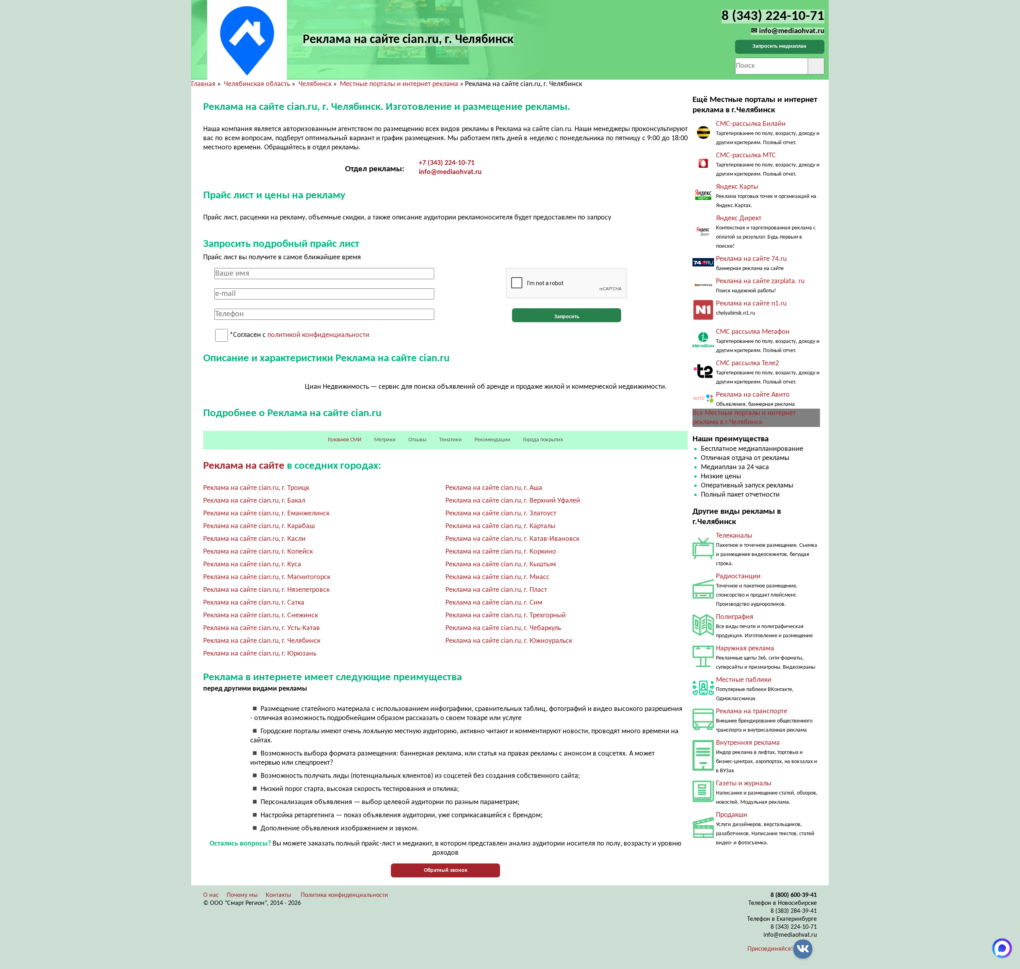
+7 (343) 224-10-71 (447, 163)
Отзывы (417, 440)
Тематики (450, 440)
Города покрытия (543, 440)
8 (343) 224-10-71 (794, 927)
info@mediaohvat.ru (450, 172)
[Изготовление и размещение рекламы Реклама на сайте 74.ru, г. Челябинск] (703, 264)
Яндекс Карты (737, 187)
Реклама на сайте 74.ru (751, 259)
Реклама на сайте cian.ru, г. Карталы (500, 526)
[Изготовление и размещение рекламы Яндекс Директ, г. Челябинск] (703, 240)
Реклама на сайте (243, 466)
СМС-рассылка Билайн (751, 124)
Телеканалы (734, 536)
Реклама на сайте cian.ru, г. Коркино (500, 552)
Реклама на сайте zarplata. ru (760, 281)
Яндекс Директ (738, 218)
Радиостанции (738, 576)
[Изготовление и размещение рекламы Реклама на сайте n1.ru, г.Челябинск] (703, 319)
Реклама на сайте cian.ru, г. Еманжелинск (266, 513)
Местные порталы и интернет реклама (399, 84)
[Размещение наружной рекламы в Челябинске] (703, 665)
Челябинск (315, 84)
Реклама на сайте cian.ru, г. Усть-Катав (261, 628)
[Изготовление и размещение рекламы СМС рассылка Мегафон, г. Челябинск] (703, 345)
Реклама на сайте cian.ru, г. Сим (493, 603)
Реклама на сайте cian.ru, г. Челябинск (261, 641)
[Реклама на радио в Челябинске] (703, 597)
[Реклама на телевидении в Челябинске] (703, 557)
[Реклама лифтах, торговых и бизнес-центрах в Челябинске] (703, 769)
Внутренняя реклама (748, 743)
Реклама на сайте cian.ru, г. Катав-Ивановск (512, 539)
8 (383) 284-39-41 (794, 911)
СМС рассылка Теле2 (747, 363)
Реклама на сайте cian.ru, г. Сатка (253, 603)
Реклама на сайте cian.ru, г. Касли (254, 539)
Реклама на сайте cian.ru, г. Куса (252, 564)
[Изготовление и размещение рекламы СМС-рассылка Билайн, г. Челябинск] (703, 138)
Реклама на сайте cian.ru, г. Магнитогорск (266, 577)
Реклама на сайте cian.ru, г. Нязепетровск (266, 590)
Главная (203, 84)
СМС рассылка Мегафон (753, 332)
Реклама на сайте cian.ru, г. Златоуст (500, 513)
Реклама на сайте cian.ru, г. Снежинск (260, 615)
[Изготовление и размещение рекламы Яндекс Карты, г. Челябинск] (703, 200)
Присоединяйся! (770, 949)
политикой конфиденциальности (318, 335)
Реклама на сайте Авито (753, 395)
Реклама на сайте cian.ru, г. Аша (493, 488)
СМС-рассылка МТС (746, 155)
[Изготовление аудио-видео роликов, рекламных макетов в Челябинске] (703, 836)
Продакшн (731, 815)
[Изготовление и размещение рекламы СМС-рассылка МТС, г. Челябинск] (703, 168)
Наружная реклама (745, 648)
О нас (211, 895)
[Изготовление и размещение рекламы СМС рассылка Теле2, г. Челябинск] (703, 380)
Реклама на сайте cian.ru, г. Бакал (254, 501)
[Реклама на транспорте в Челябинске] (703, 728)
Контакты (278, 895)
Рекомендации (492, 440)
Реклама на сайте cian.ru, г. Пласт (496, 590)
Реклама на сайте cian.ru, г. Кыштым (500, 564)
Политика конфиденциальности (344, 895)
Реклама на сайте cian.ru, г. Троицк (256, 488)
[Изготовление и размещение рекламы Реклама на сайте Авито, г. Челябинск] (703, 402)
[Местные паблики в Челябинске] (703, 697)
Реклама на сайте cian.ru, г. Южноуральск (508, 641)
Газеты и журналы (743, 783)
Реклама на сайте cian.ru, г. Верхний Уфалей (512, 501)
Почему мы (242, 895)
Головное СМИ (344, 440)
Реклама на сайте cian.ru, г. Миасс (497, 577)
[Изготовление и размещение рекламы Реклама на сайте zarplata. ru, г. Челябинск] (703, 286)
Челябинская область (257, 84)
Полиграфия (734, 617)
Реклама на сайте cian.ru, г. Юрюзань (259, 654)
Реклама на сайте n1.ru (751, 303)
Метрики (385, 440)
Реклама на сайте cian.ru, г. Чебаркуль (503, 628)
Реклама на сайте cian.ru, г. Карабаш (259, 526)
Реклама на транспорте (751, 711)
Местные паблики (743, 680)
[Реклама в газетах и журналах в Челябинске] (703, 800)
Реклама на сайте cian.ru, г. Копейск (258, 552)
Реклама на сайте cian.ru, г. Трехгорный (505, 615)
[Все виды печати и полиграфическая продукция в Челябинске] (703, 634)
